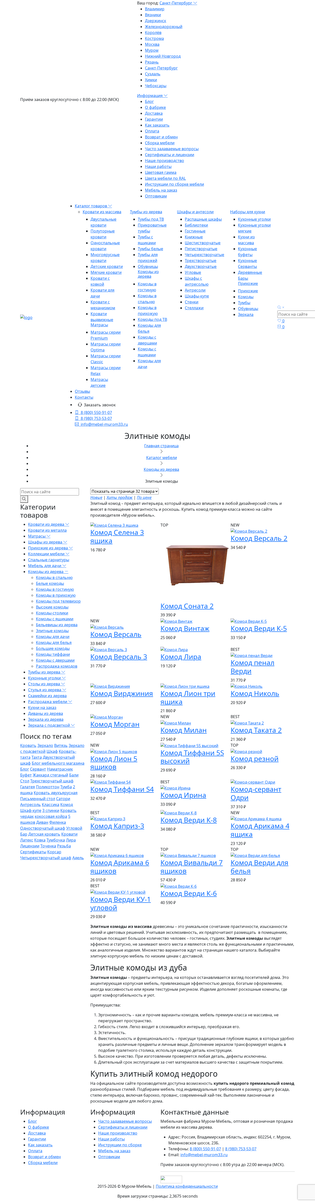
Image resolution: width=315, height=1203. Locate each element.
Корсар (54, 852)
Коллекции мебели (46, 554)
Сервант (38, 769)
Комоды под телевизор (58, 601)
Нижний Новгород (163, 56)
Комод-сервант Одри (256, 793)
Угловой (74, 828)
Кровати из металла (47, 530)
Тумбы (244, 302)
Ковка (40, 840)
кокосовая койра (51, 816)
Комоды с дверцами (55, 660)
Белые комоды (50, 583)
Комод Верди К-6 (188, 893)
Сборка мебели (159, 143)
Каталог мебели (161, 457)
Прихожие (248, 283)
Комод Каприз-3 (117, 825)
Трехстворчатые (200, 260)
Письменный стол (37, 798)
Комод (66, 804)
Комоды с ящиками (54, 619)
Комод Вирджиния (121, 693)
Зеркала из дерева (45, 719)
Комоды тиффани (53, 654)
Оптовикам (156, 196)
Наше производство (164, 160)
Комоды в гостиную (55, 589)
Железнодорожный (163, 26)
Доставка (154, 113)
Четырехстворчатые (204, 254)
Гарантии (154, 119)
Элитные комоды (52, 630)
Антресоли (195, 290)
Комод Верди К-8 (188, 819)
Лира (71, 840)
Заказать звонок (100, 405)
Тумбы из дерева (146, 211)
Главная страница (161, 445)
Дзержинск (155, 20)
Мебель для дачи (45, 565)
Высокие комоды (52, 607)
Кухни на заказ (42, 707)
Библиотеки (196, 225)
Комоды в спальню (54, 577)
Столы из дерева (44, 684)
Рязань (152, 62)
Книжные (194, 237)
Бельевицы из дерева (57, 624)
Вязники (153, 14)
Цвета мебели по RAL (165, 178)
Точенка (48, 846)
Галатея (27, 787)
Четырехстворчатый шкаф (45, 857)
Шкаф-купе (30, 810)
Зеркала (245, 314)
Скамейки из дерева (47, 695)
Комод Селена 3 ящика (117, 536)
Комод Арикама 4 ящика (260, 830)
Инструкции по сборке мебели (174, 184)
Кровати (69, 834)
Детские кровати (107, 266)
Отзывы (82, 391)
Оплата (152, 131)
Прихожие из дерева (48, 548)
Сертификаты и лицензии (169, 154)
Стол (24, 781)
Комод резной (255, 758)
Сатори (63, 798)
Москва (152, 44)
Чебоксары (155, 85)
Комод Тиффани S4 (122, 789)
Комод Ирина (183, 795)
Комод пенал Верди (252, 667)
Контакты (84, 397)
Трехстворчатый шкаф (52, 781)
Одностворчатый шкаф (42, 828)
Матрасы (99, 325)
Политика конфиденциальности (187, 1186)
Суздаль (152, 74)
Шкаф (52, 751)
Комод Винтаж (184, 628)
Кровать (28, 745)
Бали (74, 775)
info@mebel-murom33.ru (104, 424)
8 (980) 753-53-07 (96, 418)
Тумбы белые (150, 248)
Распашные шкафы (203, 219)
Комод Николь (255, 693)
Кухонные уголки (254, 219)
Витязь (61, 745)
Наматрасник (60, 769)
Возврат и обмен (161, 137)
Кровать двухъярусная (56, 792)
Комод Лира (180, 656)
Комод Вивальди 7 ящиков (191, 866)
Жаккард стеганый (50, 775)
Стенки (191, 302)
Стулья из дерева (45, 689)
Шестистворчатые (202, 243)
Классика (50, 804)
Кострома (154, 38)
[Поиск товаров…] (281, 307)
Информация (150, 95)
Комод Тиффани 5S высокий (192, 757)
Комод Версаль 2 (259, 538)
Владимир (154, 9)
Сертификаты (33, 852)
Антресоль (30, 804)
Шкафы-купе (197, 296)
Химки (151, 79)
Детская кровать (44, 834)
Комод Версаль (116, 634)
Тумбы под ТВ (151, 219)
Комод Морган (115, 724)
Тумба (66, 787)
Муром (151, 50)
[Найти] (24, 499)
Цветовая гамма (160, 172)
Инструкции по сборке (120, 1145)
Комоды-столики (52, 613)
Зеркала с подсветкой (49, 725)
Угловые (193, 272)
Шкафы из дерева (45, 542)
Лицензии (29, 846)
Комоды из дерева (148, 274)
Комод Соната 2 (187, 605)
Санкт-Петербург (176, 3)
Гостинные (195, 231)
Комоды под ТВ (152, 319)
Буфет (26, 775)
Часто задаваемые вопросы (172, 148)
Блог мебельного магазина (58, 763)
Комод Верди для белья (259, 866)
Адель (78, 857)
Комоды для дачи (52, 636)
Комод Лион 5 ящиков (113, 763)
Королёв (153, 32)
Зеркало (45, 745)
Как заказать (157, 125)
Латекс (26, 840)
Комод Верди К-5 (259, 628)
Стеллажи (194, 308)
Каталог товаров (91, 206)
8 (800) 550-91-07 (96, 412)
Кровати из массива (102, 211)
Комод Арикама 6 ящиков (119, 866)
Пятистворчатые (201, 248)
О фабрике (155, 107)
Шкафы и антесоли (195, 211)
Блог (149, 101)
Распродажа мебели (48, 701)
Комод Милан (183, 730)
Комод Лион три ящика (187, 697)
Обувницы (148, 266)
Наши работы (158, 166)
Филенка (57, 822)
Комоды (245, 296)
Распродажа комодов (56, 666)
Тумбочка (56, 840)
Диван (42, 822)
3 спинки (50, 810)
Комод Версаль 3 (118, 656)
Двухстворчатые (201, 266)
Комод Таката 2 (256, 730)
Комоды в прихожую (56, 595)
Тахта (37, 757)
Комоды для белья (54, 642)
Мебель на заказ (161, 190)
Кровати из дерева (46, 524)
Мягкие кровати (106, 272)
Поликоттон (47, 787)
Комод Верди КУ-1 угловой (120, 903)
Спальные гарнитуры (48, 559)
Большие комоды (53, 648)
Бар (23, 834)
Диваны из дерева (45, 713)
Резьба (64, 846)
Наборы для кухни (247, 211)
